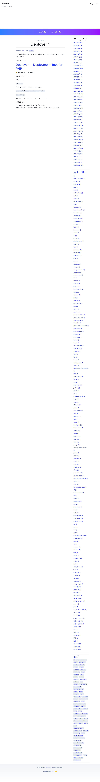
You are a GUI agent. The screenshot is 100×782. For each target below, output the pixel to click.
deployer (31, 50)
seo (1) (75, 495)
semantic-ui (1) (77, 708)
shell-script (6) (77, 507)
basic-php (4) (77, 213)
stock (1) (75, 532)
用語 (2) (75, 638)
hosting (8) (76, 351)
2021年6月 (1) (77, 57)
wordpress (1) (77, 733)
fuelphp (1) (76, 681)
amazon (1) (79, 659)
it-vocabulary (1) (78, 376)
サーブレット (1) (77, 745)
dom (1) (82, 674)
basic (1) (75, 204)
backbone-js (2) (78, 201)
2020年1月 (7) (77, 88)
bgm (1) (75, 664)
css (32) (75, 261)
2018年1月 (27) (77, 156)
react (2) (76, 484)
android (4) (76, 184)
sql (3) (75, 524)
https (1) (81, 691)
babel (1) (76, 198)
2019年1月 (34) (78, 122)
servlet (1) (76, 504)
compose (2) (77, 252)
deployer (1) (76, 674)
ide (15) (75, 357)
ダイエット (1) (77, 750)
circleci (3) (76, 238)
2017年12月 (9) (77, 159)
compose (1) (83, 669)
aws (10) (75, 196)
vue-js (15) (76, 575)
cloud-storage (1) (78, 241)
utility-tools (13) (78, 567)
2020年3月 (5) (77, 82)
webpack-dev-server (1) (79, 728)
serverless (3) (77, 501)
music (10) (76, 430)
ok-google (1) (77, 701)
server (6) (76, 498)
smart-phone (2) (78, 515)
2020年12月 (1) (78, 65)
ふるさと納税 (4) (78, 624)
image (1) (76, 360)
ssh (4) (75, 527)
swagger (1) (76, 547)
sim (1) (75, 510)
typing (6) (76, 561)
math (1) (75, 419)
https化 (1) (76, 694)
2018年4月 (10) (78, 148)
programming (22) (78, 475)
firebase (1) (76, 679)
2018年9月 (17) (77, 134)
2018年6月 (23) (78, 142)
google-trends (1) (78, 331)
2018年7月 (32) (78, 139)
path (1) (82, 701)
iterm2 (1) (76, 379)
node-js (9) (76, 439)
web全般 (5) (77, 587)
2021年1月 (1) (77, 62)
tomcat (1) (85, 720)
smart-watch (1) (78, 518)
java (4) (75, 382)
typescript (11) (77, 558)
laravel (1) (76, 402)
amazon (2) (76, 181)
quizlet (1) (83, 706)
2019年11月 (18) (78, 94)
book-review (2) (78, 221)
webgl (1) (76, 578)
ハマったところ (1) (78, 755)
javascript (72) (77, 385)
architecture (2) (78, 193)
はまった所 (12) (78, 621)
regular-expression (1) (79, 487)
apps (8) (75, 190)
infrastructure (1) (78, 363)
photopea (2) (77, 458)
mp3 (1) (80, 698)
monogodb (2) (77, 425)
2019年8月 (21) (78, 102)
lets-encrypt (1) (77, 696)
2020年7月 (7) (77, 71)
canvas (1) (76, 233)
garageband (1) (77, 303)
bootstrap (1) (81, 664)
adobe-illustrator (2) (79, 178)
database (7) (77, 264)
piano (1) (76, 470)
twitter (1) (76, 555)
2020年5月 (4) (77, 77)
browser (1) (76, 224)
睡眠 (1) (75, 641)
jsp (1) (75, 393)
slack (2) (76, 513)
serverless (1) (85, 708)
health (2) (76, 343)
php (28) (76, 464)
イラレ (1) (83, 738)
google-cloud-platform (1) (81, 326)
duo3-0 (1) (76, 283)
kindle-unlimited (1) (79, 396)
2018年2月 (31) (77, 154)
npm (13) (76, 442)
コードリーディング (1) (79, 742)
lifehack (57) (77, 405)
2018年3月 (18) (78, 151)
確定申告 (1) (77, 644)
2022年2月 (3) (77, 51)
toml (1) (75, 723)
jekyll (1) (81, 694)
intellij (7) (76, 365)
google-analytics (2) (79, 315)
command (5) (77, 250)
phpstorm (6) (77, 467)
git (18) (75, 306)
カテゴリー (80, 172)
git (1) (81, 681)
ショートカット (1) (78, 747)
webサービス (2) (78, 584)
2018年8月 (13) (78, 137)
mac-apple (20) (78, 410)
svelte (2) (76, 541)
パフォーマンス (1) (79, 618)
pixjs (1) (75, 703)
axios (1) (75, 662)
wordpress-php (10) (79, 601)
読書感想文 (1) (77, 760)
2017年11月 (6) (77, 162)
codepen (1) (76, 669)
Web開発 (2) (77, 589)
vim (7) (75, 570)
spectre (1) (83, 716)
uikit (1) (86, 723)
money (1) (76, 422)
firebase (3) (76, 295)
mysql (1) (76, 433)
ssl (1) (75, 530)
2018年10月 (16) (78, 131)
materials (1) (77, 416)
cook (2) (75, 258)
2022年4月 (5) (77, 45)
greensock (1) (77, 337)
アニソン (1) (76, 738)
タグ (76, 656)
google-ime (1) (77, 328)
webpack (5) (77, 581)
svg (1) (75, 544)
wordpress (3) (77, 598)
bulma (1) (76, 227)
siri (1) (75, 711)
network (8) (76, 436)
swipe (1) (86, 718)
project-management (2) (80, 478)
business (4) (77, 230)
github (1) (76, 684)
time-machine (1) (77, 720)
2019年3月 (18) (78, 117)
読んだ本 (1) (77, 649)
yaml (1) (75, 607)
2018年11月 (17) (78, 128)
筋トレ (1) (81, 757)
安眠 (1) (85, 755)
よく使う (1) (77, 626)
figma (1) (76, 292)
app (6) (75, 187)
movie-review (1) (78, 428)
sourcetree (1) (85, 713)
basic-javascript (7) (79, 210)
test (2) (75, 552)
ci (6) (75, 235)
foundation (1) (83, 679)
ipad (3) (75, 373)
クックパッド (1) (77, 740)
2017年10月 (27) (78, 165)
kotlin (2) (76, 399)
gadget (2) (76, 300)
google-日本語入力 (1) (78, 689)
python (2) (76, 481)
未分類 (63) (76, 635)
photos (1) (76, 461)
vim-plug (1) (76, 572)
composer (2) (77, 255)
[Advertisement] (50, 18)
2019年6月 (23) (78, 108)
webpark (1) (85, 730)
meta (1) (75, 698)
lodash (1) (76, 408)
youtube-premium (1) (78, 735)
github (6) (76, 309)
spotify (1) (76, 718)
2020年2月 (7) (77, 85)
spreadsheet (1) (78, 521)
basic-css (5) (77, 207)
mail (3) (75, 413)
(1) (74, 176)
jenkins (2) (76, 388)
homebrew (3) (77, 348)
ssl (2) (81, 718)
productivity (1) (82, 703)
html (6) (75, 354)
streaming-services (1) (80, 535)
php (23, 50)
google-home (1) (77, 686)
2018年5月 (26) (78, 145)
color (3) (75, 247)
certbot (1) (81, 667)
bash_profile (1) (82, 662)
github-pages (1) (83, 684)
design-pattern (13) (79, 270)
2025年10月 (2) (78, 42)
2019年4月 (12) (78, 114)
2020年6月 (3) (77, 74)
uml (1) (75, 564)
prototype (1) (76, 706)
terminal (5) (77, 550)
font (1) (75, 298)
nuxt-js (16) (76, 445)
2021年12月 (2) (77, 54)
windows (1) (76, 592)
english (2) (76, 286)
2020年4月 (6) (77, 80)
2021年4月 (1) (77, 60)
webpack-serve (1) (78, 730)
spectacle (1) (76, 716)
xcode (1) (76, 604)
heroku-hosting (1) (78, 345)
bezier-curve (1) (78, 218)
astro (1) (84, 659)
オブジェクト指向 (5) (79, 609)
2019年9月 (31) (78, 99)
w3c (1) (75, 725)
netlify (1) (86, 698)
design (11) (76, 267)
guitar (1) (76, 340)
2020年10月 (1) (78, 68)
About (96, 4)
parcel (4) (76, 453)
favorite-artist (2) (78, 289)
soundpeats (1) (77, 713)
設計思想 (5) (77, 646)
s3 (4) (75, 490)
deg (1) (82, 672)
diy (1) (75, 278)
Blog (91, 4)
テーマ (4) (76, 615)
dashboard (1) (77, 672)
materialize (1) (85, 696)
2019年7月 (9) (77, 105)
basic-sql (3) (77, 215)
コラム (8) (76, 612)
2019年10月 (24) (78, 97)
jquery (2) (76, 391)
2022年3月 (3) (77, 48)
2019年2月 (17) (77, 119)
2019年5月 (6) (77, 111)
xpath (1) (83, 733)
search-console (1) (78, 493)
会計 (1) (75, 629)
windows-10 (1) (77, 595)
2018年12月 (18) (78, 125)
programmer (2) (78, 473)
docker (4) (76, 280)
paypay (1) (76, 456)
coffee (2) (76, 244)
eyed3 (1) (76, 677)
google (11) (76, 312)
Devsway (6, 3)
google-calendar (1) (79, 317)
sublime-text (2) (78, 538)
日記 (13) (76, 632)
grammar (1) (77, 334)
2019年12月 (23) (78, 91)
